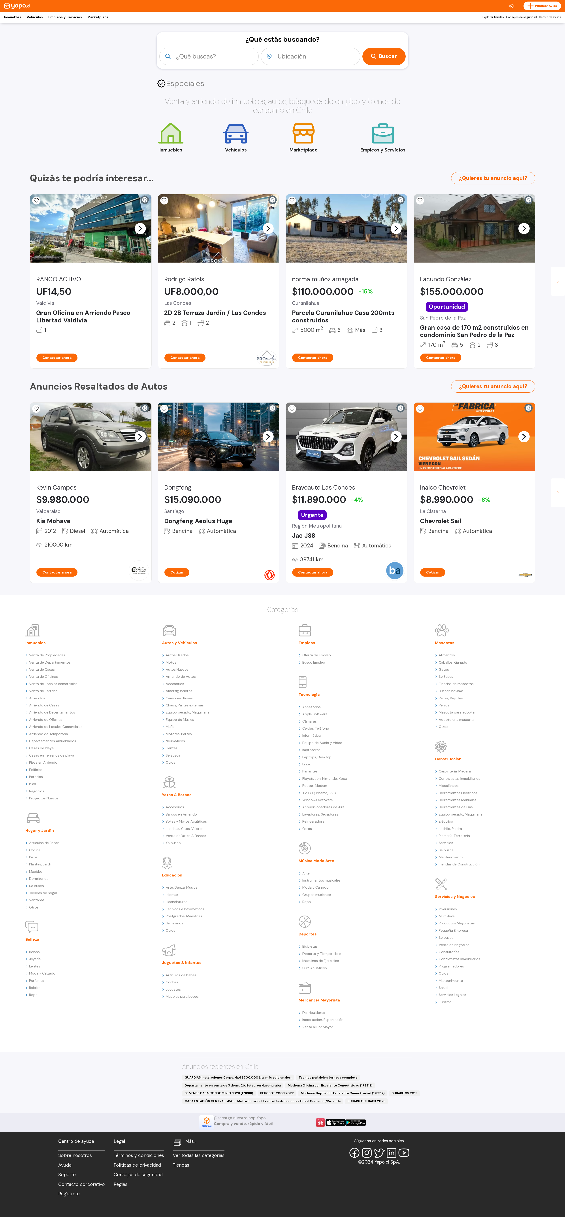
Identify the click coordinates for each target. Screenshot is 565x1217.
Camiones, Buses (179, 698)
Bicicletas (310, 946)
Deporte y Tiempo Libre (321, 953)
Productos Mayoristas (457, 923)
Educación (172, 875)
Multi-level (447, 916)
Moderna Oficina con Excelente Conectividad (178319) (330, 1085)
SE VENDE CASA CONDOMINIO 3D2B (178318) (219, 1093)
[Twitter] (379, 1153)
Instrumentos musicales (321, 880)
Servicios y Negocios (455, 896)
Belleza (32, 939)
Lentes (34, 966)
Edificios (36, 769)
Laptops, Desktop (316, 757)
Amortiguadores (179, 691)
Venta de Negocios (454, 945)
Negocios (36, 791)
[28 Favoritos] (420, 409)
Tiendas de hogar (43, 893)
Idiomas (172, 894)
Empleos (307, 642)
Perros (444, 705)
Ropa (33, 994)
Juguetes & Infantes (182, 962)
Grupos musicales (316, 894)
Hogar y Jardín (39, 830)
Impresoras (311, 750)
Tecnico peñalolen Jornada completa (328, 1077)
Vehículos (35, 17)
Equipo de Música (180, 719)
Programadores (451, 966)
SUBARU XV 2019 (404, 1093)
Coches (172, 982)
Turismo (445, 1002)
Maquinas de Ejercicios (320, 960)
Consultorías (449, 952)
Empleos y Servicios (65, 17)
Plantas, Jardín (41, 864)
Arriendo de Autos (181, 676)
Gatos (444, 669)
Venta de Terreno (43, 691)
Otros (34, 907)
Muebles (36, 871)
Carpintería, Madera (455, 771)
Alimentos (447, 655)
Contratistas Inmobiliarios (459, 778)
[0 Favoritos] (36, 200)
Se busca (36, 886)
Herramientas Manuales (457, 800)
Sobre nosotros (75, 1155)
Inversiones (448, 909)
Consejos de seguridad (521, 17)
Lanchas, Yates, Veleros (184, 828)
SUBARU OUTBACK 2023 (366, 1101)
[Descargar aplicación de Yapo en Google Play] (356, 1122)
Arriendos (37, 698)
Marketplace (98, 17)
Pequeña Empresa (453, 930)
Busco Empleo (313, 662)
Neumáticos (175, 741)
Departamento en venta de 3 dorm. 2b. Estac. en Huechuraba (233, 1085)
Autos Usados (177, 655)
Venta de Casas (42, 669)
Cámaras (309, 721)
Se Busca (173, 755)
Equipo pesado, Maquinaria (187, 712)
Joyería (35, 959)
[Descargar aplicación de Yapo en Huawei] (320, 1122)
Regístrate (69, 1194)
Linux (306, 764)
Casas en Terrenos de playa (51, 755)
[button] (140, 228)
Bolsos (34, 952)
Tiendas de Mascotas (456, 683)
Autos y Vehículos (179, 642)
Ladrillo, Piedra (450, 828)
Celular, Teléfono (315, 728)
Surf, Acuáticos (314, 968)
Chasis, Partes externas (185, 705)
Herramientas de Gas (456, 807)
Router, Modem (314, 785)
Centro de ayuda (550, 17)
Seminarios (174, 923)
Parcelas (36, 776)
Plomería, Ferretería (454, 835)
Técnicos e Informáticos (185, 909)
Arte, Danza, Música (182, 887)
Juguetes (173, 989)
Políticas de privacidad (137, 1165)
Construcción (448, 759)
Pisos (33, 857)
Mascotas (444, 642)
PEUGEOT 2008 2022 (277, 1093)
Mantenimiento (451, 857)
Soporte (67, 1175)
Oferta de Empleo (316, 655)
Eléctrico (446, 821)
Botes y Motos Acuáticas (186, 821)
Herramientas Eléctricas (458, 793)
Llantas (171, 748)
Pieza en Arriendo (43, 762)
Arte (306, 873)
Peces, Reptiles (451, 698)
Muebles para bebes (182, 996)
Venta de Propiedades (47, 655)
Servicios (446, 842)
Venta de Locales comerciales (53, 683)
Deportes (308, 934)
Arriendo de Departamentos (52, 712)
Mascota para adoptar (457, 712)
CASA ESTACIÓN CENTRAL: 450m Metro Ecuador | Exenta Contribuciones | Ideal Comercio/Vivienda (263, 1101)
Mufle (170, 726)
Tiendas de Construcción (459, 864)
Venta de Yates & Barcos (186, 835)
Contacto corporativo (81, 1184)
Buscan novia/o (451, 691)
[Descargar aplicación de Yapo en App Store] (336, 1122)
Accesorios (175, 683)
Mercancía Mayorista (319, 1000)
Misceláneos (449, 785)
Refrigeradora (313, 821)
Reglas (120, 1184)
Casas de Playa (41, 748)
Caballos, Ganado (453, 662)
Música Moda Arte (316, 860)
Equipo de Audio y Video (322, 742)
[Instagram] (367, 1153)
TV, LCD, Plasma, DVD (319, 793)
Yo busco (173, 842)
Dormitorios (38, 878)
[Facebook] (354, 1153)
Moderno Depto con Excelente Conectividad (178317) (343, 1093)
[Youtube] (404, 1153)
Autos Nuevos (177, 669)
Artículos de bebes (181, 975)
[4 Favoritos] (292, 200)
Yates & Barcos (177, 794)
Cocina (34, 850)
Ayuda (65, 1165)
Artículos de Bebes (44, 842)
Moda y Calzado (42, 973)
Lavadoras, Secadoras (320, 814)
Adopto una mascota (456, 719)
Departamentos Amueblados (52, 741)
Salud (443, 987)
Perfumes (36, 980)
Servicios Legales (452, 994)
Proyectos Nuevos (43, 798)
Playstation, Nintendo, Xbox (324, 778)
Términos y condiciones (139, 1155)
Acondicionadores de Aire (323, 807)
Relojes (34, 987)
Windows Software (317, 800)
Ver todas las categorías (198, 1155)
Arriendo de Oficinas (45, 719)
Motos (171, 662)
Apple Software (315, 714)
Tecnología (309, 694)
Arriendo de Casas (44, 705)
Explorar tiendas (493, 17)
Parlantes (310, 771)
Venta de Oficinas (43, 676)
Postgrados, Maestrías (184, 916)
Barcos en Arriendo (181, 814)
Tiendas (181, 1165)
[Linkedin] (391, 1153)
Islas (32, 784)
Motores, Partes (179, 734)
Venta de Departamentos (50, 662)
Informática (311, 735)
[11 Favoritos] (420, 200)
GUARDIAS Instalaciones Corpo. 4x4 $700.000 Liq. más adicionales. (238, 1077)
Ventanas (37, 900)
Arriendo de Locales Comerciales (55, 726)
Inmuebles (12, 17)
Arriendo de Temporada (48, 734)
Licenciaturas (176, 901)
